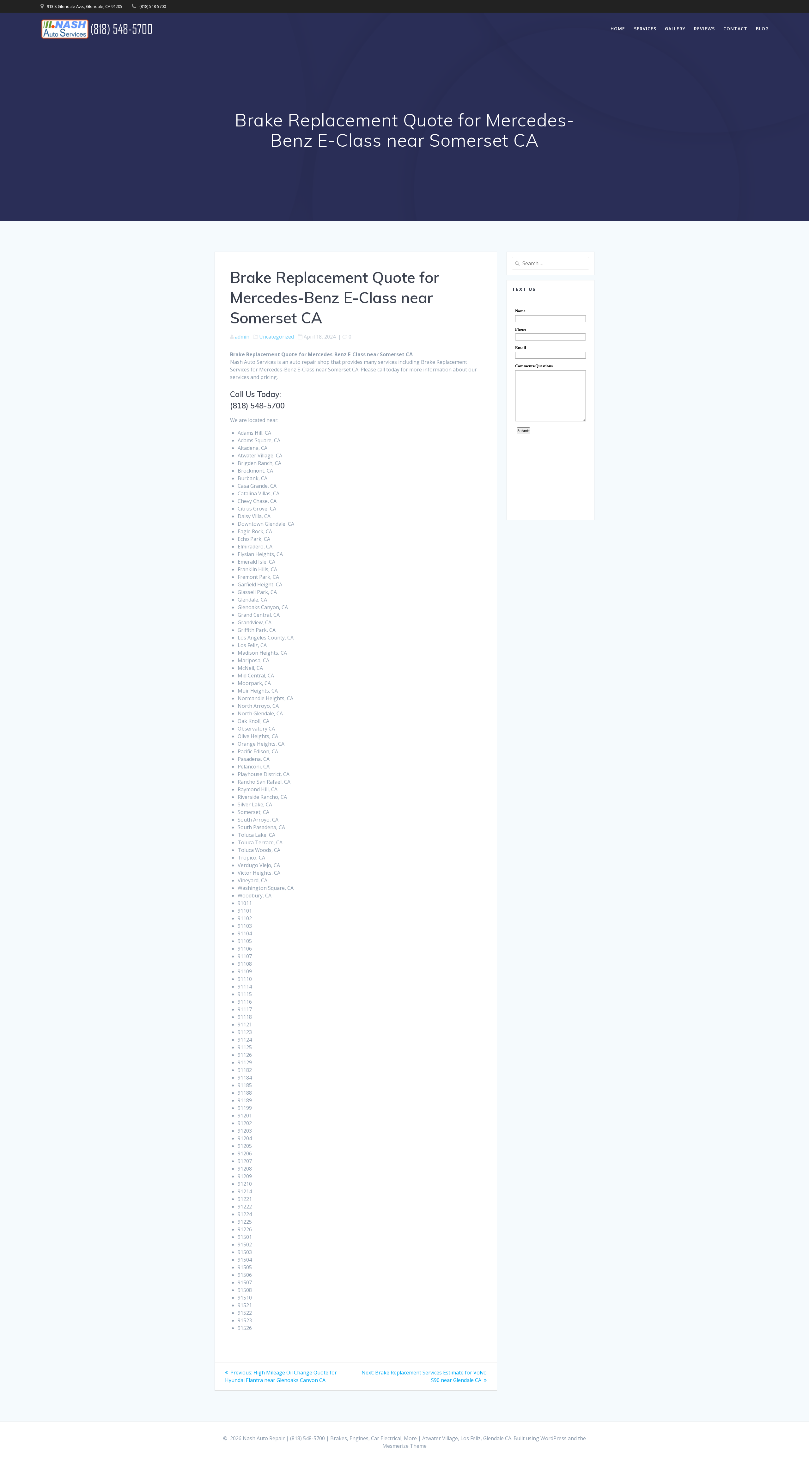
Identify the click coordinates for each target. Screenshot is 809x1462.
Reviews (704, 29)
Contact (735, 29)
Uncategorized (276, 336)
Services (645, 29)
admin (242, 336)
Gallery (675, 29)
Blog (762, 29)
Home (618, 29)
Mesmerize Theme (404, 1445)
